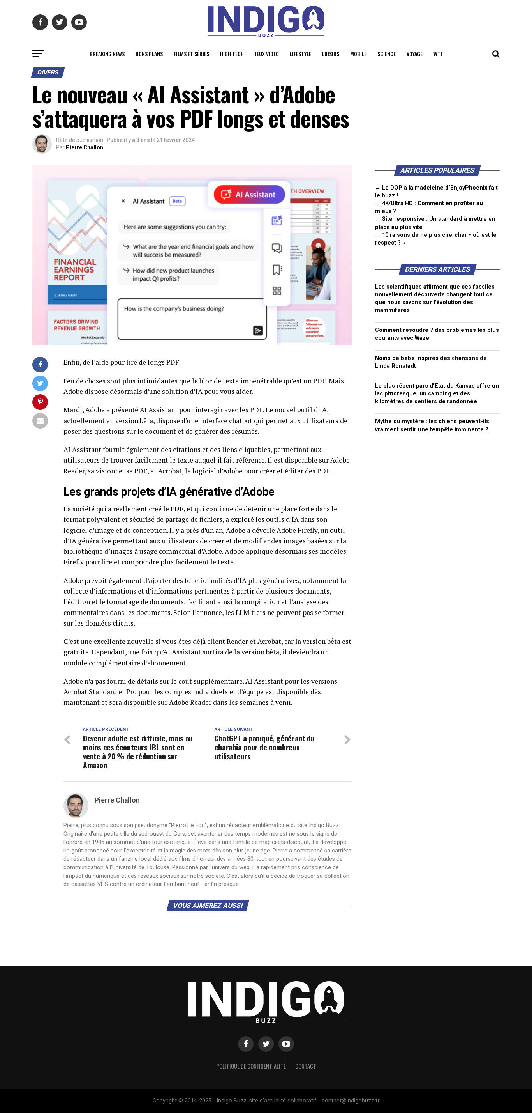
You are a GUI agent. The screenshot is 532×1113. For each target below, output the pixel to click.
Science (386, 54)
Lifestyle (300, 54)
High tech (232, 54)
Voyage (415, 54)
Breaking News (107, 54)
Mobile (358, 54)
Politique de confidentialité (251, 1066)
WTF (438, 54)
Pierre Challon (84, 147)
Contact (305, 1066)
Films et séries (191, 54)
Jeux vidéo (267, 54)
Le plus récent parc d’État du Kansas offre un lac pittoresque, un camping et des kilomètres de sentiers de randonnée (437, 394)
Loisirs (330, 54)
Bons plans (149, 54)
